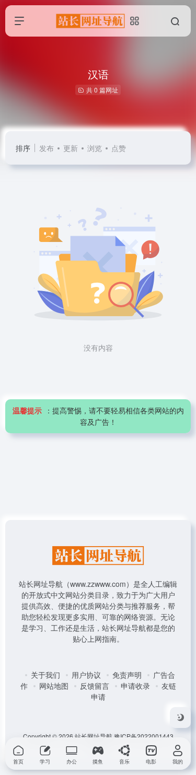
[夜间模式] (180, 717)
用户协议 (86, 674)
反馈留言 (94, 685)
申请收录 (135, 685)
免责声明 (127, 674)
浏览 (94, 148)
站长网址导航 (93, 736)
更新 (70, 148)
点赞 (118, 148)
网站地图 (53, 685)
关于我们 (45, 674)
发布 (46, 148)
